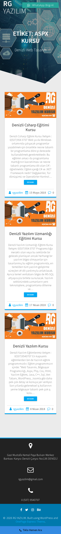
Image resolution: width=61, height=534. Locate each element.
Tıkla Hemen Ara (32, 530)
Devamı (30, 182)
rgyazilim (17, 192)
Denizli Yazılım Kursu (30, 346)
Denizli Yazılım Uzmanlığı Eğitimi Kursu (30, 236)
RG (14, 7)
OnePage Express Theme (30, 521)
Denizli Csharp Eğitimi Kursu (30, 127)
